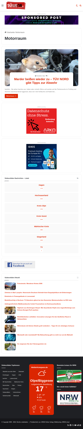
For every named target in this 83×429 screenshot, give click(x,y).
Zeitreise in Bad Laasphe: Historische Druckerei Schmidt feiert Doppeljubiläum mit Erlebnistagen (38, 292)
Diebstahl (21, 371)
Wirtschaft (16, 395)
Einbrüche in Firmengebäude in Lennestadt (20, 296)
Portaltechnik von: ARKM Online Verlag (41, 422)
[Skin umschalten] (77, 6)
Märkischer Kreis (18, 382)
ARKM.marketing (41, 14)
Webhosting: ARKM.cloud (61, 422)
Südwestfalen (6, 392)
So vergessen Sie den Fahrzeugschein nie (31, 344)
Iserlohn (5, 378)
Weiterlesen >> (11, 96)
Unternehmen (17, 392)
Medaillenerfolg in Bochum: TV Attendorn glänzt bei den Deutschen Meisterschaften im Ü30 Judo (38, 300)
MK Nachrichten (7, 382)
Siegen (13, 389)
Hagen (14, 375)
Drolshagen (6, 375)
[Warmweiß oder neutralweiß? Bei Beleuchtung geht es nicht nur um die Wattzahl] (10, 337)
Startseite (10, 32)
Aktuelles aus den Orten (9, 371)
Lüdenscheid (13, 378)
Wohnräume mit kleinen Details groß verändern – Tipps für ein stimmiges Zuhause (45, 326)
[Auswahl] (3, 6)
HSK (20, 375)
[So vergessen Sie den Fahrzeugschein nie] (10, 346)
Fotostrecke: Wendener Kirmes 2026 (29, 283)
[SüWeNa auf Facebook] (20, 268)
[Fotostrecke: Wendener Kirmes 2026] (10, 286)
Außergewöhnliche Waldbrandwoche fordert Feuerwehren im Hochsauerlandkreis (33, 304)
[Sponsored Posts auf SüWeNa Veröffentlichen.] (41, 20)
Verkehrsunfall (7, 395)
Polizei (19, 385)
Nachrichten (6, 385)
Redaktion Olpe (40, 76)
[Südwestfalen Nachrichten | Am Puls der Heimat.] (16, 5)
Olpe (13, 385)
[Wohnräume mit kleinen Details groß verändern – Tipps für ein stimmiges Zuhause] (10, 328)
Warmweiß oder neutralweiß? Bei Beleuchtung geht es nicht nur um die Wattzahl (45, 335)
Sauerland (5, 389)
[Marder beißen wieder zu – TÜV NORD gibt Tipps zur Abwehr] (41, 67)
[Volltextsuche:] (80, 6)
